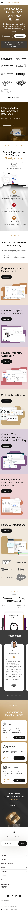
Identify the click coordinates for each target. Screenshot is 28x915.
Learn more (7, 36)
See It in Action (7, 125)
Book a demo (19, 36)
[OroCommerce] (14, 2)
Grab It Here (13, 46)
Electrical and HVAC (13, 616)
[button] (2, 628)
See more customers (13, 97)
